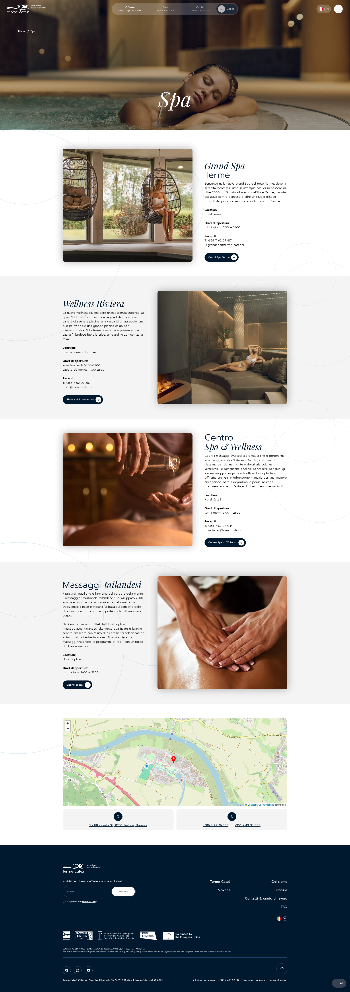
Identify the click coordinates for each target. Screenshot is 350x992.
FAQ (284, 906)
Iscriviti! (123, 892)
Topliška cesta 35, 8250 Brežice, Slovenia (118, 825)
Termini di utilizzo (277, 980)
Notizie (281, 890)
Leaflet (251, 804)
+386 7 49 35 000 (247, 825)
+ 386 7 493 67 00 (228, 980)
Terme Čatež (220, 881)
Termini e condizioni (253, 980)
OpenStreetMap (266, 804)
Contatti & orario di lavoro (266, 898)
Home (22, 31)
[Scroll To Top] (281, 968)
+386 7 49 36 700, (216, 825)
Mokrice (224, 890)
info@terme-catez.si (204, 980)
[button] (173, 759)
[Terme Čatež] (26, 9)
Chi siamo (279, 881)
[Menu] (338, 9)
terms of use (89, 901)
